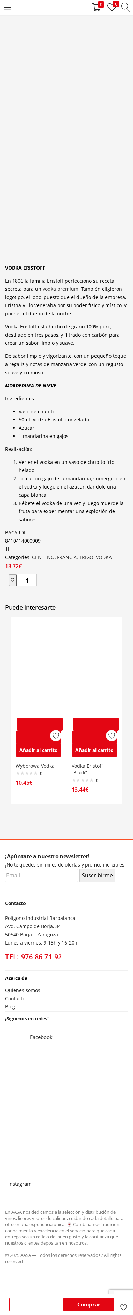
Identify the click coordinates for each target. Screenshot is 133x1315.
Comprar (88, 1304)
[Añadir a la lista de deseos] (123, 1304)
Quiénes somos (22, 990)
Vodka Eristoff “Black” (87, 769)
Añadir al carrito (35, 1304)
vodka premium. (61, 289)
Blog (10, 1006)
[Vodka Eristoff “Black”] (94, 668)
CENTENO (43, 557)
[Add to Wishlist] (13, 580)
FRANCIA (67, 557)
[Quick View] (38, 737)
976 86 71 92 (41, 956)
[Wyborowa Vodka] (38, 668)
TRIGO (86, 557)
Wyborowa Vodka (35, 766)
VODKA (104, 557)
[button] (38, 750)
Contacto (15, 998)
